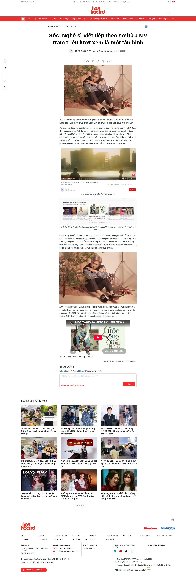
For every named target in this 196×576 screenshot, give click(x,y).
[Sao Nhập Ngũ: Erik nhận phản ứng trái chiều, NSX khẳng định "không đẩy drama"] (79, 415)
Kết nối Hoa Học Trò (79, 539)
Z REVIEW (140, 19)
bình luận (108, 61)
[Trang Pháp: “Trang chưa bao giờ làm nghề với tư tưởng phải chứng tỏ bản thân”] (39, 480)
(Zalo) (69, 548)
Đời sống (32, 19)
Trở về (4, 87)
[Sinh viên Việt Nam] (168, 529)
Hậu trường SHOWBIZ (98, 19)
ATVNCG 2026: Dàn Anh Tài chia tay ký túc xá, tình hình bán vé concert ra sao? (119, 463)
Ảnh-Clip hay (128, 19)
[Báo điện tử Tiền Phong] (150, 529)
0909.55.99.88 (61, 548)
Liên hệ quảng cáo (61, 545)
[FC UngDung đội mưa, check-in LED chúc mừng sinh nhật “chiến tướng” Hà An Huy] (39, 448)
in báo (103, 61)
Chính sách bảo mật (157, 545)
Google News (146, 26)
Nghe (4, 62)
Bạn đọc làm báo (34, 570)
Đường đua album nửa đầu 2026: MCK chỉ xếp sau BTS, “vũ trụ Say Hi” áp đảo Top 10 (77, 496)
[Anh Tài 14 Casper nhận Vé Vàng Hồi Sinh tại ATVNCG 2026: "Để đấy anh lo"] (79, 448)
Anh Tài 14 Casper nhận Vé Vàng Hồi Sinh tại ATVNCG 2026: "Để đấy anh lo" (79, 463)
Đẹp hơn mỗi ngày (79, 19)
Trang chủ (23, 19)
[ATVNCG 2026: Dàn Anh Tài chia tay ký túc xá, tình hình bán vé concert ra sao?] (119, 448)
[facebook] (169, 2)
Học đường (64, 19)
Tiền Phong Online (82, 2)
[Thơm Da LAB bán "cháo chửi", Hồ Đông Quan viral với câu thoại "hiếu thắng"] (39, 415)
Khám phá (43, 19)
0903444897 (90, 548)
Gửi (129, 384)
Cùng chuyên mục (34, 400)
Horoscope (163, 19)
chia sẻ (87, 61)
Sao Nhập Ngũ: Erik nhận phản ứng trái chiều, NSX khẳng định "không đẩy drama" (78, 431)
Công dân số (42, 539)
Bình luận (4, 81)
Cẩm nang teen (145, 535)
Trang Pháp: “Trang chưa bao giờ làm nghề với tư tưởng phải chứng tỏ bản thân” (39, 496)
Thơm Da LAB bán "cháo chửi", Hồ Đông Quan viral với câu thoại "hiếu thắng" (38, 431)
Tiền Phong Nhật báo (102, 2)
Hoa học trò (28, 526)
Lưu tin (4, 74)
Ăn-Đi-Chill (115, 19)
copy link (98, 61)
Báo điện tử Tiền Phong (98, 10)
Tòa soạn (25, 545)
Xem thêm (173, 19)
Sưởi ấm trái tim (112, 535)
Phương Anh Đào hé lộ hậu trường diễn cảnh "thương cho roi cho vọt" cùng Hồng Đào (118, 496)
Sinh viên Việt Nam (122, 2)
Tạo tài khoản (78, 371)
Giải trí (53, 19)
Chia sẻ (4, 68)
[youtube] (173, 2)
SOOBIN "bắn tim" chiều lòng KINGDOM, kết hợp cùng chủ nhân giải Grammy (118, 431)
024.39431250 (29, 553)
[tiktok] (127, 551)
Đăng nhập (63, 371)
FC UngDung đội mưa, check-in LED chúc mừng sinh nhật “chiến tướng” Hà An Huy (38, 463)
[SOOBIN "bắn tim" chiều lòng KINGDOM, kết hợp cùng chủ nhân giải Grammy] (119, 415)
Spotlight (151, 19)
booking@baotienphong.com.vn (67, 551)
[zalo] (133, 551)
